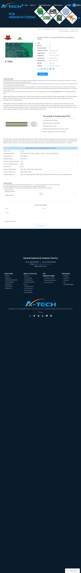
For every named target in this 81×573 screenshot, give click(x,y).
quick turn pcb (42, 83)
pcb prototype (32, 80)
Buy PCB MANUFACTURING (49, 29)
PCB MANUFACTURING (44, 5)
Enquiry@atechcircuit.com (43, 264)
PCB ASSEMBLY (58, 5)
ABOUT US (32, 5)
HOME (26, 5)
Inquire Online (42, 74)
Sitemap (41, 312)
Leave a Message (40, 225)
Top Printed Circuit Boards (63, 29)
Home (39, 29)
